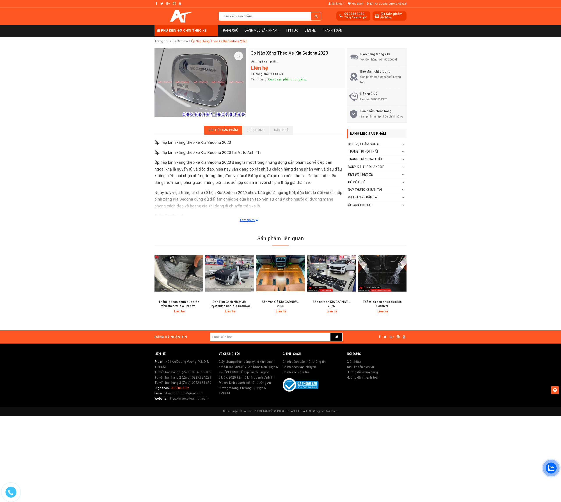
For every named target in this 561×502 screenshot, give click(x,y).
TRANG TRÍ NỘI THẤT (363, 151)
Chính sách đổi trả (296, 372)
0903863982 (354, 14)
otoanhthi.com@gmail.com (184, 393)
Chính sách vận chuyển (299, 367)
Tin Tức (292, 30)
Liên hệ (310, 30)
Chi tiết (186, 311)
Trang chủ (229, 30)
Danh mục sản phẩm (261, 30)
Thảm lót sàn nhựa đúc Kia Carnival (382, 304)
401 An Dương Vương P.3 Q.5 (387, 3)
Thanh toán (332, 30)
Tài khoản (337, 3)
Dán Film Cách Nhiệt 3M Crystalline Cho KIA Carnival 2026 (229, 304)
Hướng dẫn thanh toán (363, 377)
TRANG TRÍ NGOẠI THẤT (365, 159)
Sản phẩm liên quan (280, 238)
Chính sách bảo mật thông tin (304, 361)
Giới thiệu (354, 361)
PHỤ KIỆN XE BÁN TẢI (363, 197)
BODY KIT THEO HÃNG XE (366, 167)
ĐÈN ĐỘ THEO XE (360, 174)
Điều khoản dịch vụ (360, 367)
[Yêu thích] (238, 56)
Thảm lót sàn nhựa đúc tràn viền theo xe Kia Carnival (178, 304)
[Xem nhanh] (200, 311)
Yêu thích (357, 3)
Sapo (335, 411)
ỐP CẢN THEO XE (360, 205)
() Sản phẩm (391, 15)
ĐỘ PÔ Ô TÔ (357, 182)
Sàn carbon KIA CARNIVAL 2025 (331, 304)
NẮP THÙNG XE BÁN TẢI (365, 189)
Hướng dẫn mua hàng (362, 372)
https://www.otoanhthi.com (188, 398)
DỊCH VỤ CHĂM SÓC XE (364, 144)
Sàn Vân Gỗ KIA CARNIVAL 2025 (280, 304)
